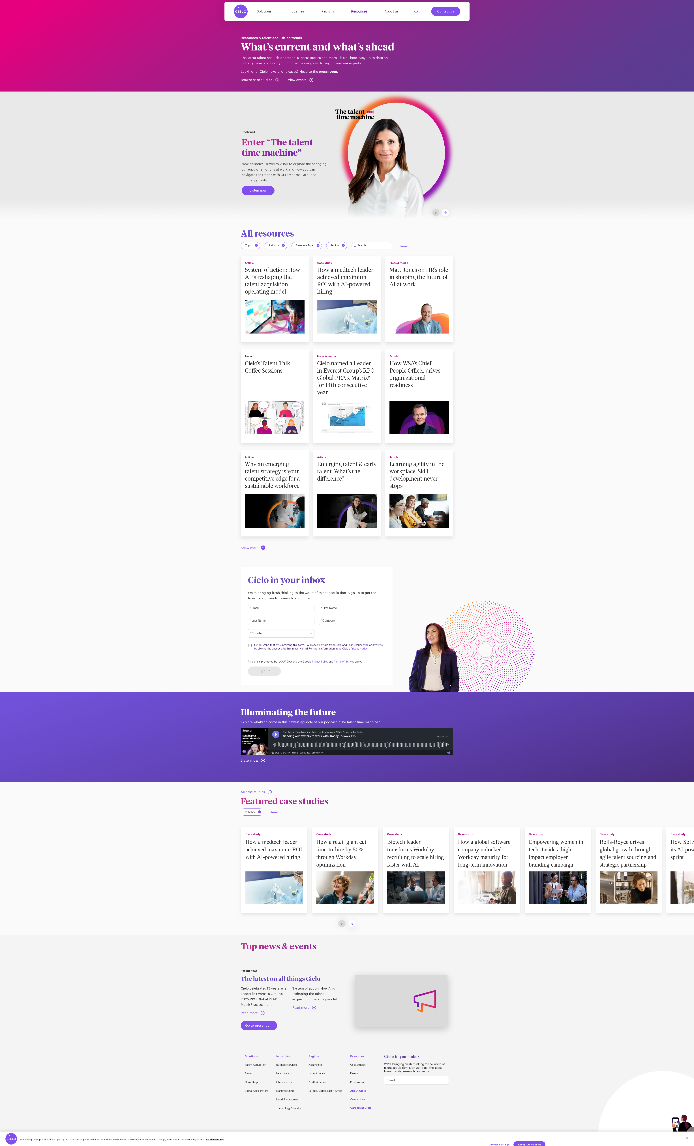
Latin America (317, 1073)
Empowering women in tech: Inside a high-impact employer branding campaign (556, 853)
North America (317, 1082)
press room (328, 71)
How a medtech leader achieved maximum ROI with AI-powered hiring (345, 281)
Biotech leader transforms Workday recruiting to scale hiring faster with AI (415, 853)
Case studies (358, 1065)
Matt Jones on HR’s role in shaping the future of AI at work (418, 277)
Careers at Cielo (361, 1108)
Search (416, 11)
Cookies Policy (215, 1139)
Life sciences (284, 1082)
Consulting (251, 1082)
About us (391, 11)
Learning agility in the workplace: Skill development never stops (416, 475)
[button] (445, 212)
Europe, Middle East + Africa (325, 1091)
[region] (347, 1139)
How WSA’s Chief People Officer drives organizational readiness (414, 374)
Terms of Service (344, 662)
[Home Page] (241, 11)
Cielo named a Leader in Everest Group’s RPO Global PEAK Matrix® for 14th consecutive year (345, 378)
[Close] (687, 1138)
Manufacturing (285, 1091)
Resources (359, 11)
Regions (327, 11)
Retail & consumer (287, 1099)
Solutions (264, 11)
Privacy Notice (359, 649)
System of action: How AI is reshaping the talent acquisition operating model (272, 281)
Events (354, 1073)
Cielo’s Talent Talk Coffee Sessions (267, 367)
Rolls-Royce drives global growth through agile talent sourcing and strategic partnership (628, 853)
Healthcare (282, 1073)
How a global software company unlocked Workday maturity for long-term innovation (484, 853)
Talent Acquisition (255, 1065)
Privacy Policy (320, 662)
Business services (286, 1065)
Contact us (445, 11)
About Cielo (358, 1091)
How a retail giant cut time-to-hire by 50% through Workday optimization (341, 853)
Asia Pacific (315, 1065)
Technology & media (288, 1108)
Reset (404, 246)
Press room (357, 1082)
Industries (296, 11)
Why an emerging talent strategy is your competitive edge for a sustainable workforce (272, 475)
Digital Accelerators (256, 1091)
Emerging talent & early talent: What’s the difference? (347, 472)
